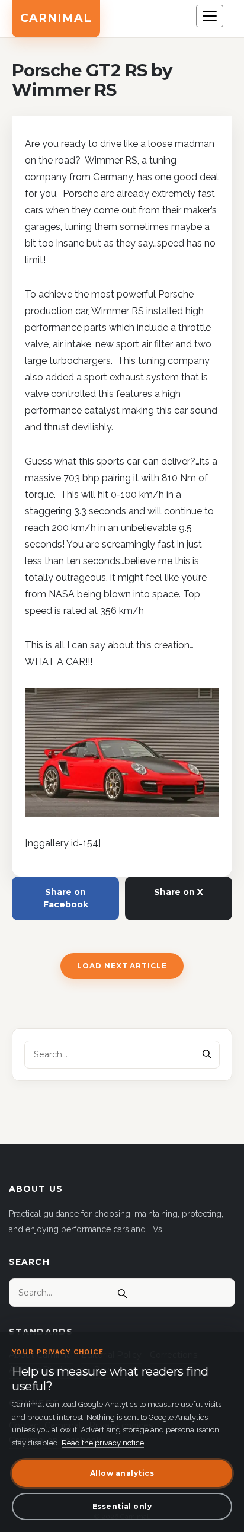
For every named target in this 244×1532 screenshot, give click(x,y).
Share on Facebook (65, 898)
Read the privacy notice (103, 1442)
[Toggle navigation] (209, 16)
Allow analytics (122, 1473)
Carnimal (56, 18)
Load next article (122, 965)
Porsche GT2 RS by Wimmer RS (92, 80)
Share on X (178, 892)
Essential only (122, 1506)
